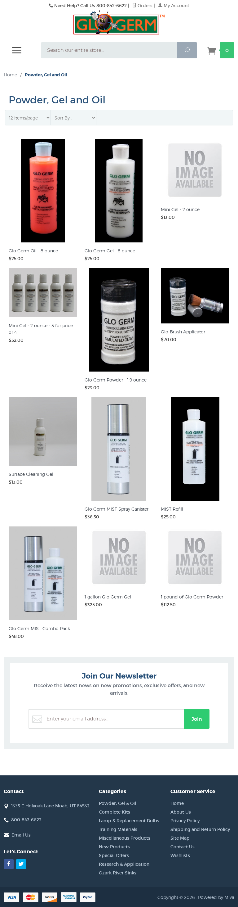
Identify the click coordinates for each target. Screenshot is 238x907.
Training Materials (118, 829)
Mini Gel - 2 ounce (180, 209)
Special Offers (114, 855)
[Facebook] (9, 864)
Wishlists (180, 855)
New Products (114, 847)
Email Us (21, 835)
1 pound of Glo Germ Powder (192, 596)
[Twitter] (21, 864)
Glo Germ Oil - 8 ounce (33, 250)
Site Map (180, 838)
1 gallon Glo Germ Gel (108, 596)
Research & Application (124, 864)
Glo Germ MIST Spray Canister (116, 509)
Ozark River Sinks (117, 873)
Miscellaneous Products (124, 838)
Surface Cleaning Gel (31, 474)
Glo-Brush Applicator (183, 331)
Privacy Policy (185, 821)
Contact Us (182, 847)
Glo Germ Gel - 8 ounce (110, 250)
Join (197, 719)
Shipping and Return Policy (200, 829)
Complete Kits (114, 812)
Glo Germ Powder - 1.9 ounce (116, 379)
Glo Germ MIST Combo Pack (39, 628)
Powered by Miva (216, 897)
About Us (180, 812)
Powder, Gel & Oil (117, 803)
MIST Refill (172, 509)
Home (10, 74)
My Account (175, 5)
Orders (144, 5)
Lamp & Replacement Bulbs (129, 821)
